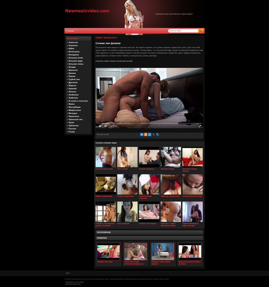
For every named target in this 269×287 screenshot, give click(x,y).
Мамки (72, 104)
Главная (70, 31)
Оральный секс (76, 119)
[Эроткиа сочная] (171, 167)
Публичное (74, 126)
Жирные (72, 85)
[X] (153, 134)
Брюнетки (73, 70)
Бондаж (72, 67)
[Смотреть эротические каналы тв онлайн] (106, 222)
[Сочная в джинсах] (149, 167)
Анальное (73, 45)
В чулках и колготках (78, 101)
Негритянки (74, 116)
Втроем (72, 76)
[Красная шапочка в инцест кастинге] (190, 251)
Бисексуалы (74, 52)
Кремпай (72, 89)
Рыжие (72, 132)
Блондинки (74, 55)
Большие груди (76, 61)
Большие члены (76, 64)
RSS (67, 273)
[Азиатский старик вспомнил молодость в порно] (135, 251)
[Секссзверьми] (127, 222)
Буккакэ (72, 73)
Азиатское (73, 42)
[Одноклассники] (145, 134)
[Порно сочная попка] (106, 195)
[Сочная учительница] (106, 167)
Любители (73, 98)
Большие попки (76, 58)
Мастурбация (75, 107)
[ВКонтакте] (141, 134)
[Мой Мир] (149, 134)
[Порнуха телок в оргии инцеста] (162, 251)
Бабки (71, 48)
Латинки (72, 92)
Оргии (71, 122)
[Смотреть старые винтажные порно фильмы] (171, 222)
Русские (72, 129)
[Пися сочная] (127, 167)
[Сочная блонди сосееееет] (149, 195)
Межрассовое (75, 110)
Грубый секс (74, 79)
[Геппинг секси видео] (149, 222)
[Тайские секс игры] (108, 251)
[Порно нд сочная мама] (171, 195)
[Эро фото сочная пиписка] (192, 167)
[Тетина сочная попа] (127, 195)
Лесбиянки (73, 95)
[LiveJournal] (157, 134)
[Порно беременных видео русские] (192, 222)
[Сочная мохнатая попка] (192, 195)
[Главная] (87, 13)
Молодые (73, 113)
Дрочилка (73, 82)
